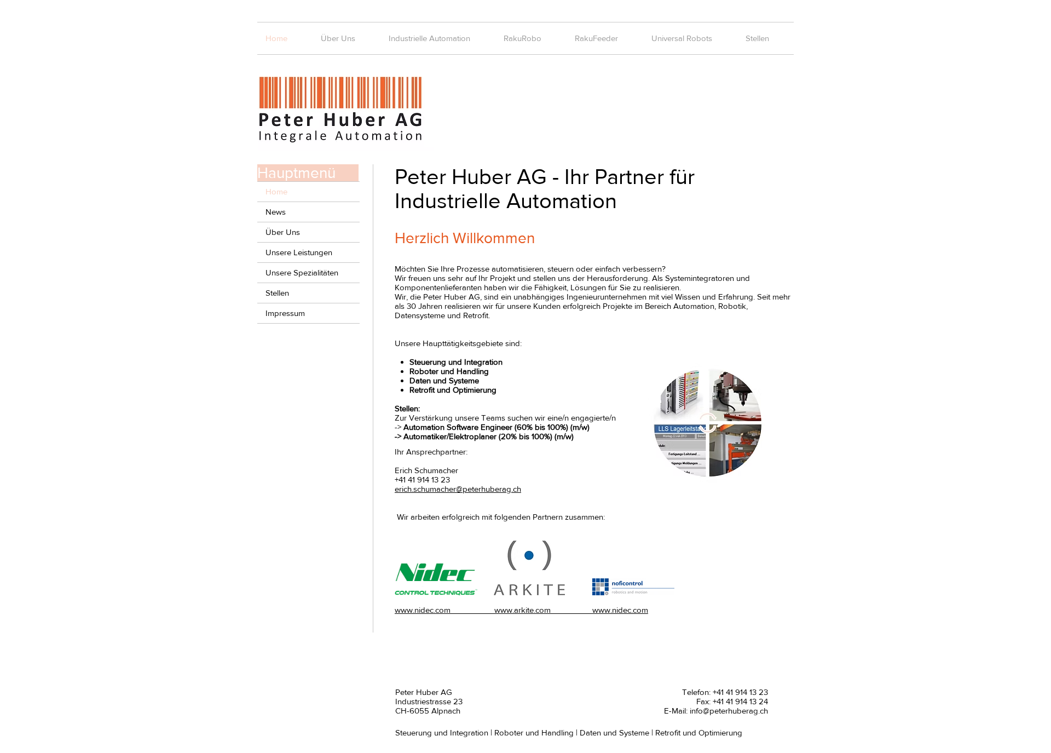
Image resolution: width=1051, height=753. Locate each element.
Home (276, 191)
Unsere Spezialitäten (301, 272)
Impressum (285, 313)
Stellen (277, 292)
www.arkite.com (501, 609)
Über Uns (282, 232)
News (275, 211)
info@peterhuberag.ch (729, 710)
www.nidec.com (599, 609)
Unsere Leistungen (298, 252)
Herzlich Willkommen (465, 237)
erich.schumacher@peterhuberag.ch (458, 488)
